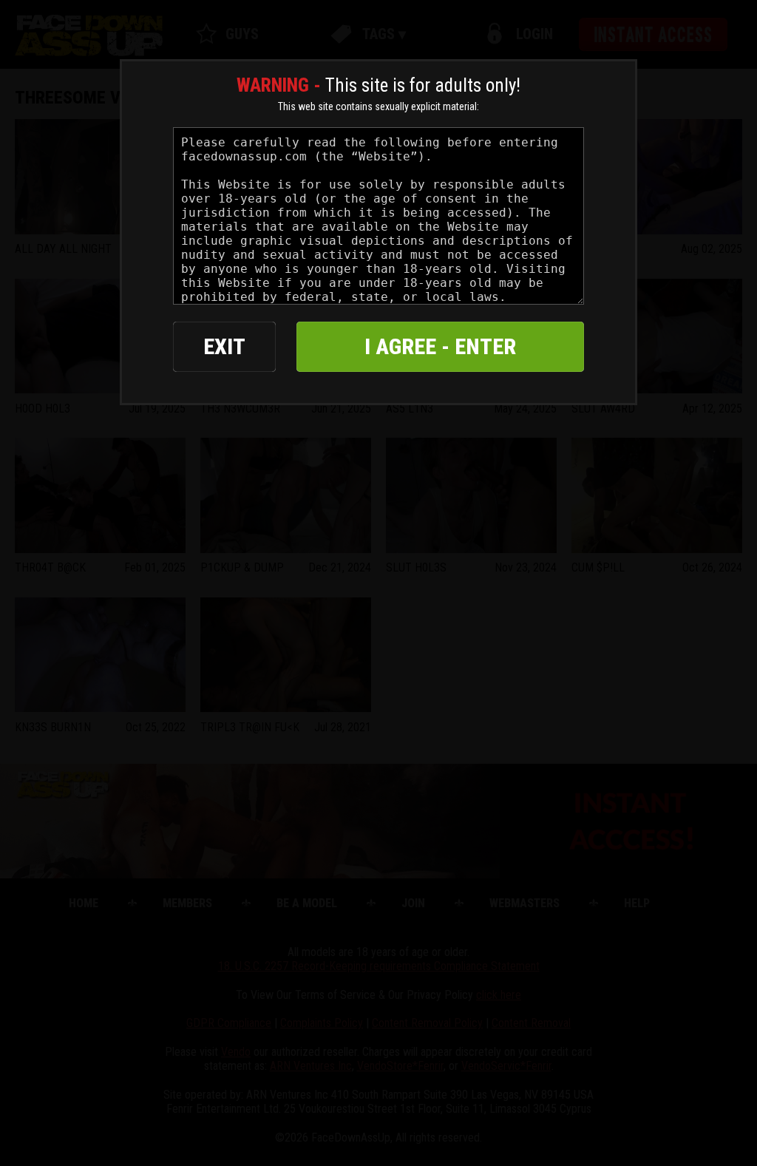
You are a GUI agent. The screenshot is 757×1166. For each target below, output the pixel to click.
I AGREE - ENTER (440, 346)
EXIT (224, 346)
